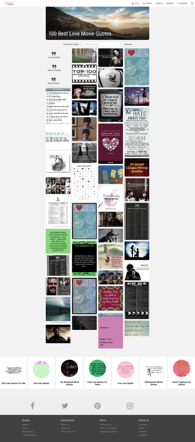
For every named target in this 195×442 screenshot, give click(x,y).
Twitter (141, 428)
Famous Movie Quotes (182, 383)
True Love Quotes (97, 383)
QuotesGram (9, 3)
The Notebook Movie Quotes (41, 383)
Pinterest (142, 431)
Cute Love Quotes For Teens (69, 383)
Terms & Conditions (108, 428)
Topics (159, 3)
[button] (192, 3)
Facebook (143, 424)
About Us (65, 424)
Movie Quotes (28, 431)
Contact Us (65, 428)
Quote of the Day (68, 431)
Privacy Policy (105, 424)
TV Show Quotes (29, 435)
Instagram (143, 435)
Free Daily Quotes (71, 44)
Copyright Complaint (108, 431)
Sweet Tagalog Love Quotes (153, 383)
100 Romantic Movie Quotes (125, 383)
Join (136, 3)
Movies (170, 3)
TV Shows (182, 3)
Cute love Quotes (13, 383)
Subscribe (128, 44)
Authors (147, 3)
